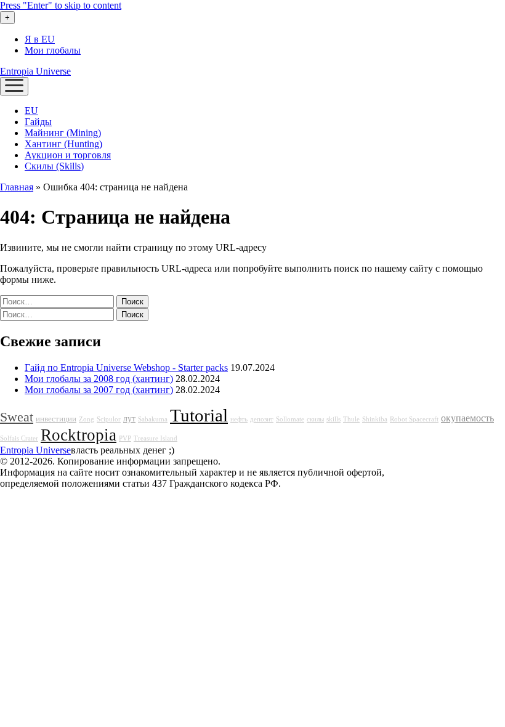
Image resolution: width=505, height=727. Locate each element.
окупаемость (467, 418)
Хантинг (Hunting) (63, 144)
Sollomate (290, 419)
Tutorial (199, 415)
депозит (261, 419)
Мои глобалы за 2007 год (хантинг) (99, 389)
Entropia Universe (35, 71)
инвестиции (56, 419)
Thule (351, 419)
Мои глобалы (53, 50)
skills (333, 419)
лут (129, 418)
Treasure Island (155, 438)
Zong (86, 419)
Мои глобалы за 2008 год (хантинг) (99, 378)
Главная (16, 187)
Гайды (38, 121)
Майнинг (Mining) (63, 133)
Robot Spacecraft (414, 419)
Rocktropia (78, 435)
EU (31, 110)
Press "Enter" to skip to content (60, 5)
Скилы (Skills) (54, 166)
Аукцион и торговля (68, 155)
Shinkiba (374, 419)
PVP (125, 438)
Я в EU (40, 39)
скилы (315, 419)
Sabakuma (153, 419)
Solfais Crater (19, 438)
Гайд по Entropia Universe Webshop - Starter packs (126, 367)
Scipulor (109, 419)
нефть (239, 419)
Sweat (16, 417)
